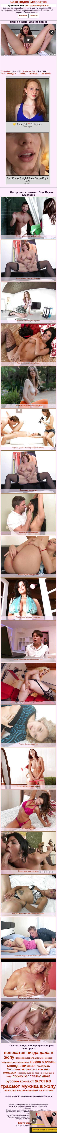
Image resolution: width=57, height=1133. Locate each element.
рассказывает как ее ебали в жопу (15, 1062)
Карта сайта (25, 1123)
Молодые (11, 74)
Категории (23, 15)
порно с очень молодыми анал (31, 1064)
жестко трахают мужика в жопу (28, 1083)
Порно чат (34, 15)
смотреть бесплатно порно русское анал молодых (26, 1069)
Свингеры (33, 74)
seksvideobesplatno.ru (37, 5)
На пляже (46, 74)
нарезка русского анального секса (33, 1058)
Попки (22, 74)
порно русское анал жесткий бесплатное (28, 1090)
